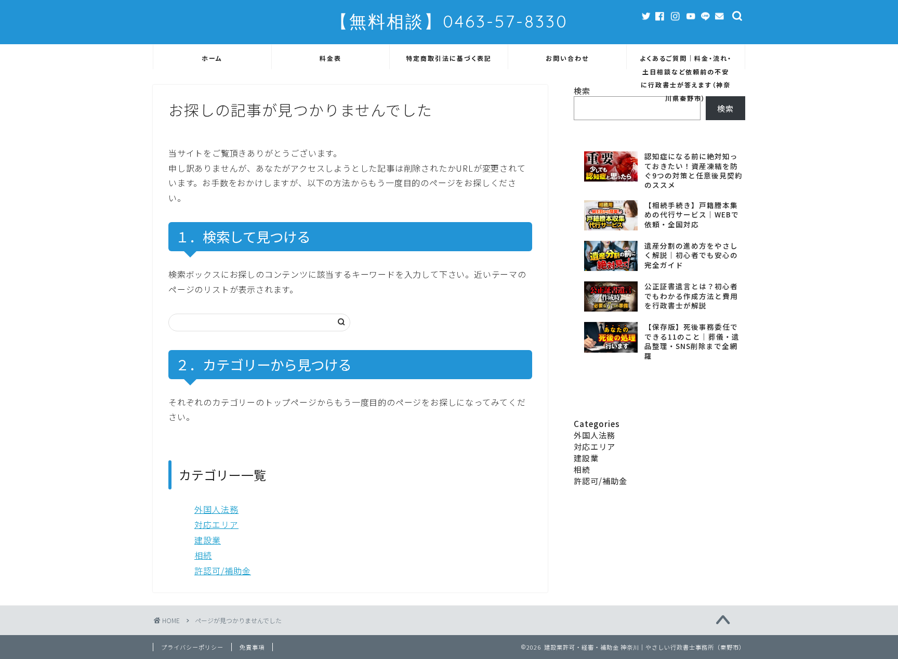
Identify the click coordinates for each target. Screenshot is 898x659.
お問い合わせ (567, 58)
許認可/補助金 (222, 570)
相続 (203, 555)
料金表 (330, 58)
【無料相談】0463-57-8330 (449, 21)
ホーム (212, 58)
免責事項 (252, 647)
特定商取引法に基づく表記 (449, 58)
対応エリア (216, 524)
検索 (725, 108)
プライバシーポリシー (192, 647)
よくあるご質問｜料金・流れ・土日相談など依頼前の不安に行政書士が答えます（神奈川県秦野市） (686, 61)
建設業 (207, 540)
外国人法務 (216, 509)
